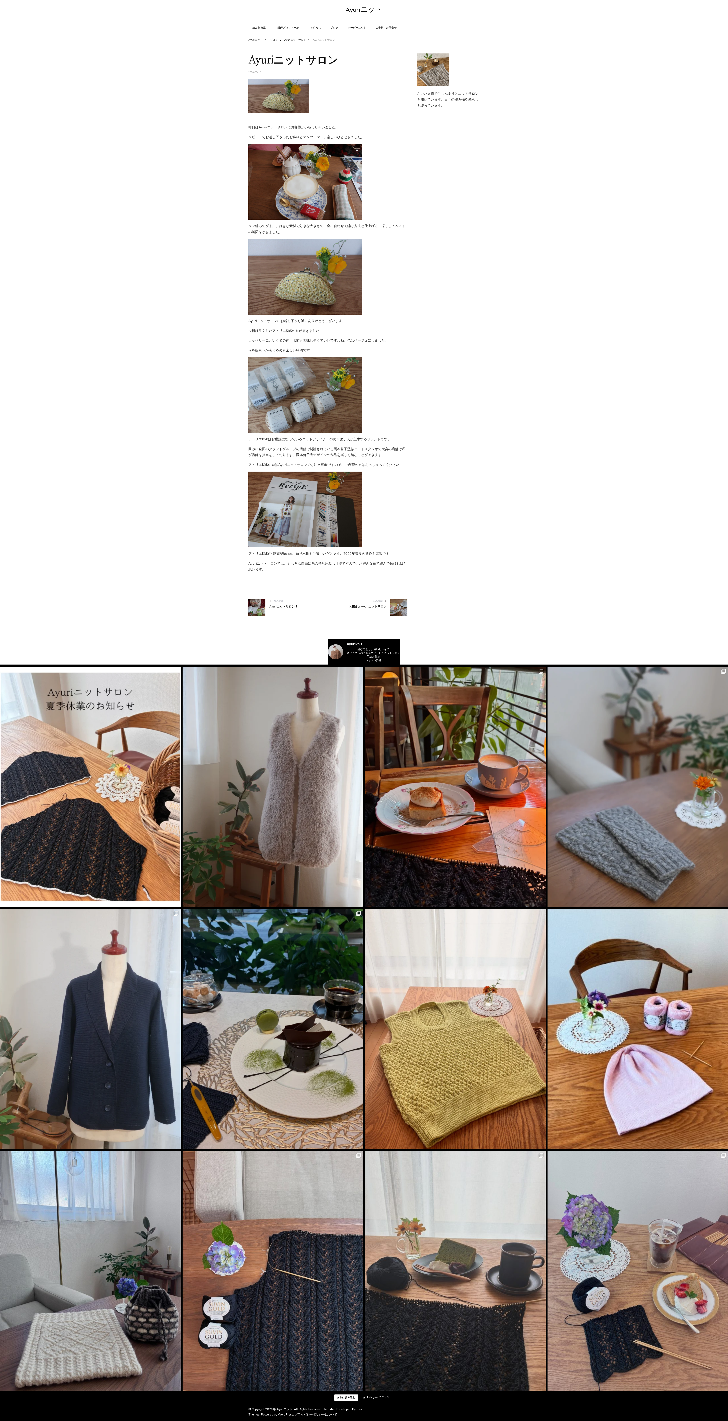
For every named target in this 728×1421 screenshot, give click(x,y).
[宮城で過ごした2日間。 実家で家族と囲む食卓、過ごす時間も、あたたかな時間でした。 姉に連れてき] (455, 787)
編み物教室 (259, 27)
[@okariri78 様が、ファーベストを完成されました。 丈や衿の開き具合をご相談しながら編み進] (273, 787)
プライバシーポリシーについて (316, 1414)
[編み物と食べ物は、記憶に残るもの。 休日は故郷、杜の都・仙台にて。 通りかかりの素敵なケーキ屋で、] (273, 1029)
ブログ (334, 27)
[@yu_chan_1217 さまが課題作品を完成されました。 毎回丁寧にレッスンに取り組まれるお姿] (90, 1271)
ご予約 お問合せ (386, 27)
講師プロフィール (288, 27)
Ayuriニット (364, 10)
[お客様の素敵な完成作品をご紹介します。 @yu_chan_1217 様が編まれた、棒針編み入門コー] (455, 1029)
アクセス (316, 27)
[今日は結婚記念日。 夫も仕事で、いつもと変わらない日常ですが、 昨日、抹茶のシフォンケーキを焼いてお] (455, 1271)
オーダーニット (357, 27)
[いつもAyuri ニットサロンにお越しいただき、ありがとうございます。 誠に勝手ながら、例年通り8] (90, 787)
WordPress (285, 1414)
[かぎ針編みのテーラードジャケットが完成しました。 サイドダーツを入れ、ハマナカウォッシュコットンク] (90, 1029)
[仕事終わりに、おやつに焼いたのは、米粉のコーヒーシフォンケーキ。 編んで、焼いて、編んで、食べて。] (273, 1271)
